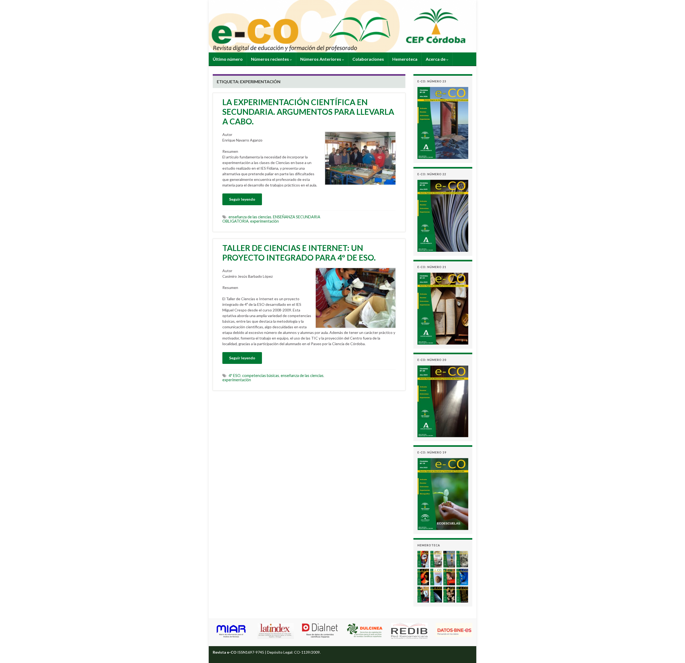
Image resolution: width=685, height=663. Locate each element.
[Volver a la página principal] (342, 26)
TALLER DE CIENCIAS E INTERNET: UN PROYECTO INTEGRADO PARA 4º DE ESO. (299, 252)
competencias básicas (260, 375)
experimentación (264, 221)
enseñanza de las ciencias (250, 217)
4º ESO (235, 375)
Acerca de (436, 59)
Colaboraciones (368, 59)
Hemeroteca (404, 59)
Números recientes (270, 59)
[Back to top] (673, 651)
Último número (228, 59)
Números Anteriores (321, 59)
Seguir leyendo (242, 199)
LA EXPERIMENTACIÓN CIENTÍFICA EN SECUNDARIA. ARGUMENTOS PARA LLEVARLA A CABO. (308, 111)
